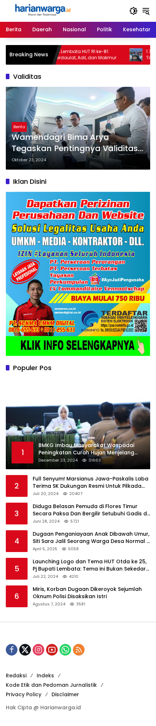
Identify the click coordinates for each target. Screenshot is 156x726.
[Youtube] (52, 650)
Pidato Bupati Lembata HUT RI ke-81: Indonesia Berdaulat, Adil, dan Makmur (56, 55)
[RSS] (79, 650)
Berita (19, 127)
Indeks (45, 675)
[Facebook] (11, 650)
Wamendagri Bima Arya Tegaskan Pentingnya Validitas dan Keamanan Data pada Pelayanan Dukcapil (75, 143)
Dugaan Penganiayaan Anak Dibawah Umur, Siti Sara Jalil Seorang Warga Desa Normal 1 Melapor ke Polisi (91, 538)
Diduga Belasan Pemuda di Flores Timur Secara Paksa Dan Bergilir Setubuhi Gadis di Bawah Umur (90, 510)
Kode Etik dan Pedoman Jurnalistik (51, 685)
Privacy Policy (23, 694)
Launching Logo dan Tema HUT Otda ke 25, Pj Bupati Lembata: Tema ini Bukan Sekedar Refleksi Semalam (90, 565)
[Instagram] (38, 650)
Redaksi (16, 675)
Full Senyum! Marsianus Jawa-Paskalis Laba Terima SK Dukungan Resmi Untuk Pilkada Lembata (90, 482)
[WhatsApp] (65, 650)
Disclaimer (65, 694)
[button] (133, 11)
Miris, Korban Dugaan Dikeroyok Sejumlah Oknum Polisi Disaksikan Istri (87, 593)
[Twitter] (25, 650)
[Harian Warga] (42, 10)
